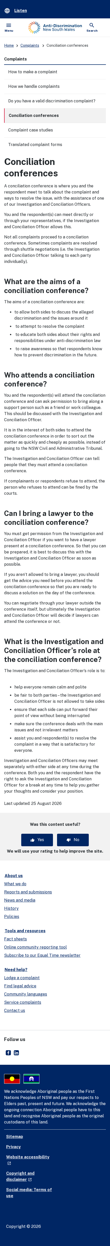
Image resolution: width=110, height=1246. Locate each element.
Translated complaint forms (35, 144)
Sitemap (14, 1136)
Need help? (16, 969)
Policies (11, 916)
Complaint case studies (30, 130)
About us (14, 875)
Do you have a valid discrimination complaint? (51, 101)
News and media (19, 900)
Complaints (29, 45)
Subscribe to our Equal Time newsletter (42, 955)
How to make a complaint (32, 71)
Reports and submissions (28, 892)
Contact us (14, 1010)
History (11, 908)
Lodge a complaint (22, 977)
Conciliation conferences (34, 115)
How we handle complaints (34, 86)
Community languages (25, 994)
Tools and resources (25, 930)
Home (9, 45)
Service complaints (22, 1002)
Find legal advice (20, 986)
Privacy (13, 1146)
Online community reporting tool (35, 947)
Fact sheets (15, 939)
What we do (15, 883)
